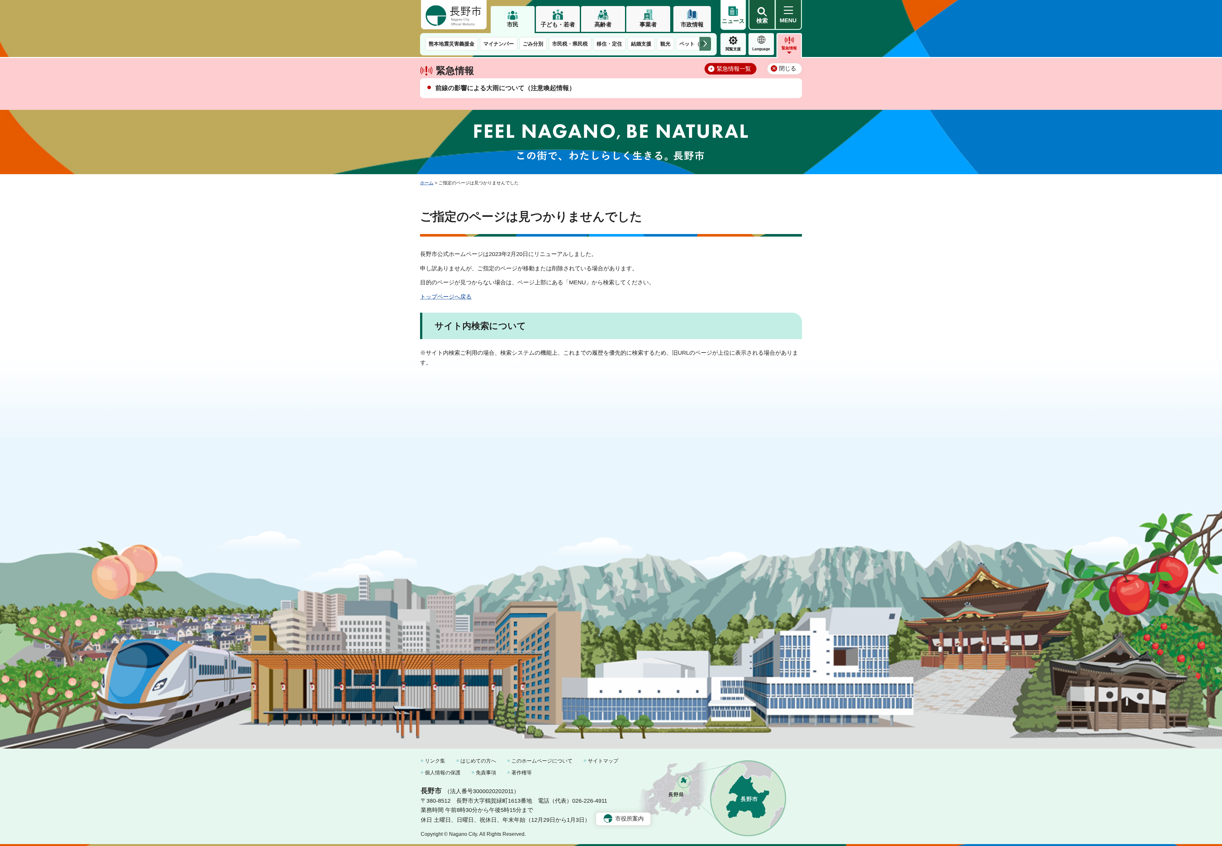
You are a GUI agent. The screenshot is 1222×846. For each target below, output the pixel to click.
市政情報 (692, 24)
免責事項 (486, 772)
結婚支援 (641, 43)
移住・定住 (609, 43)
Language (761, 49)
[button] (761, 15)
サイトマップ (603, 761)
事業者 (648, 24)
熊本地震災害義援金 (451, 43)
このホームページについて (541, 761)
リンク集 (435, 761)
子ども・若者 (558, 24)
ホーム (426, 182)
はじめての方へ (478, 761)
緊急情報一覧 (734, 69)
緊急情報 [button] (789, 48)
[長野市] (454, 14)
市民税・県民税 (570, 43)
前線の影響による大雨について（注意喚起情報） (505, 87)
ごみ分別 (533, 43)
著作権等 (521, 772)
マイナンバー (498, 43)
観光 (665, 43)
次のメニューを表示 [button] (705, 44)
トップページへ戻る (446, 297)
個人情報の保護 (442, 772)
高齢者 (603, 24)
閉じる (787, 68)
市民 (512, 24)
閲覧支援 (733, 49)
